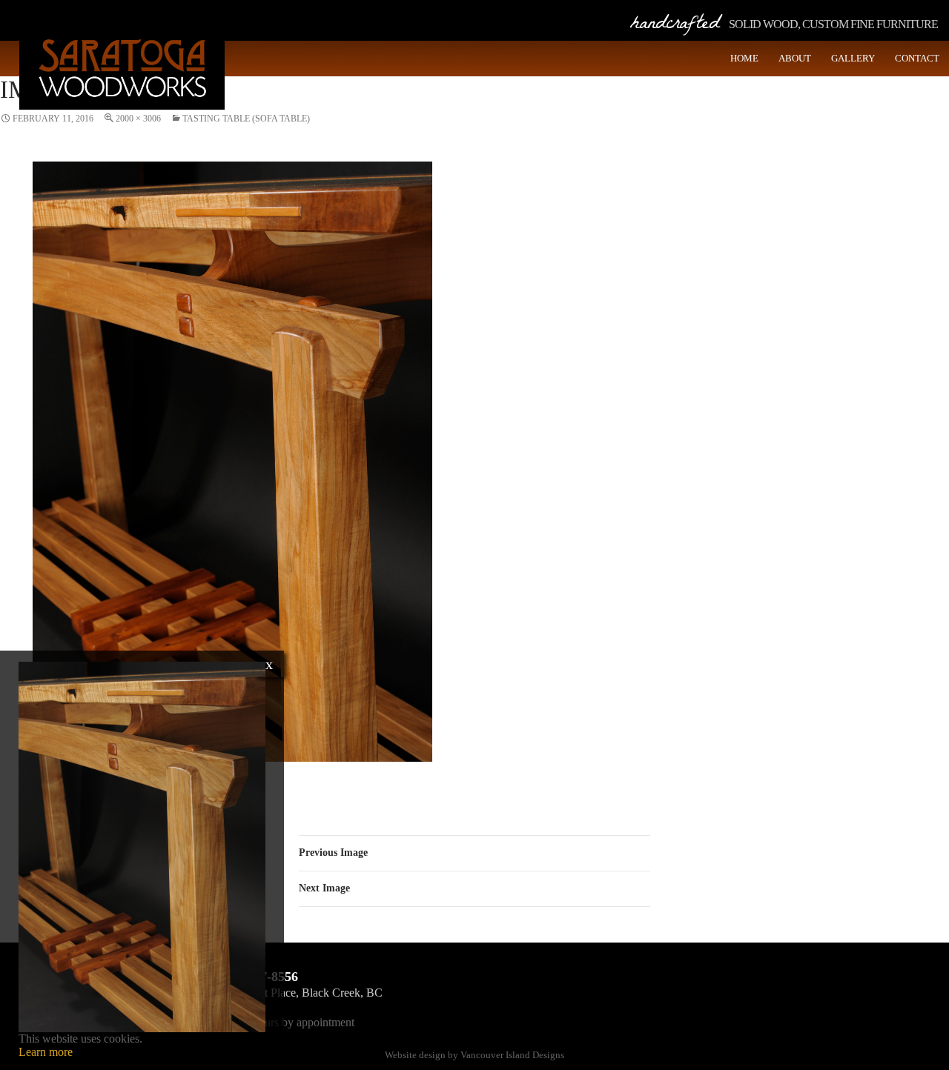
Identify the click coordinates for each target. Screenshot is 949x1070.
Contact (917, 58)
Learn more (46, 1052)
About (794, 58)
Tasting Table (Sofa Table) (246, 118)
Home (744, 58)
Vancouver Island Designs (512, 1054)
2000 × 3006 (138, 118)
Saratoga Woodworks (121, 66)
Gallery (853, 58)
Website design (415, 1054)
